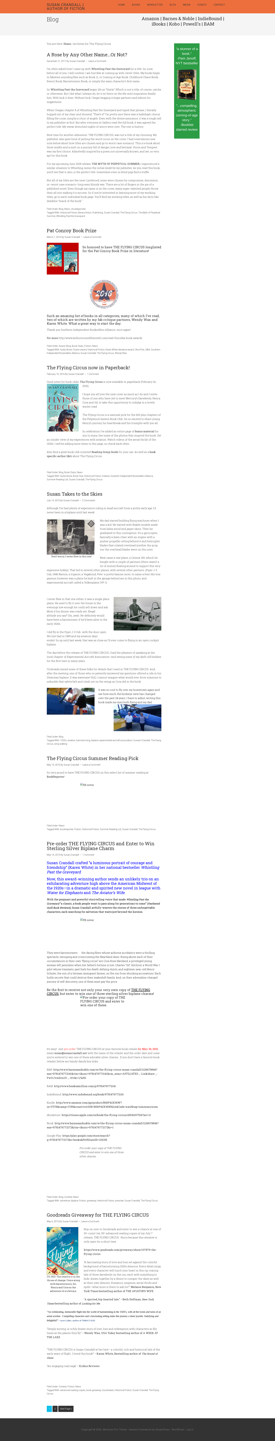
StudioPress (163, 1429)
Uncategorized (78, 209)
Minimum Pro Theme (115, 1429)
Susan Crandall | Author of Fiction (66, 7)
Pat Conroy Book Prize (71, 230)
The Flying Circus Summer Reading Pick (93, 758)
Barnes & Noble (178, 18)
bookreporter (66, 829)
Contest (68, 1197)
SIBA (147, 349)
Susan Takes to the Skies (74, 494)
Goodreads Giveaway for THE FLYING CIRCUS (98, 1215)
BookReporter (55, 776)
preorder (119, 1200)
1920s (63, 740)
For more (52, 338)
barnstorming (83, 740)
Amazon (150, 18)
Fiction (87, 346)
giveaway (91, 1200)
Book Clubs (77, 346)
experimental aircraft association (115, 740)
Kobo (174, 24)
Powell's (192, 24)
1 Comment (93, 374)
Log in (190, 1429)
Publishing (97, 212)
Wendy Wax (121, 353)
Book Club (78, 476)
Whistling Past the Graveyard (70, 216)
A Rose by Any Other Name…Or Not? (87, 54)
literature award (126, 349)
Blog (61, 209)
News (67, 209)
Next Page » (66, 1408)
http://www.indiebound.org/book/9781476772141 (93, 1094)
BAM (209, 24)
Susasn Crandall (141, 740)
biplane (94, 740)
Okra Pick (139, 349)
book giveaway (93, 1390)
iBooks (159, 24)
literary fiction (85, 212)
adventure (65, 1200)
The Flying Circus (128, 212)
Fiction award (80, 349)
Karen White (111, 349)
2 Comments (88, 500)
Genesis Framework (140, 1429)
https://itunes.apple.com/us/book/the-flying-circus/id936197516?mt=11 (106, 1115)
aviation (71, 740)
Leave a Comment (97, 61)
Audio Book (66, 349)
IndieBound (210, 18)
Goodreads (108, 1390)
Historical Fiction (68, 212)
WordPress (178, 1429)
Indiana (105, 476)
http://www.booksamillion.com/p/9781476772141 (85, 1086)
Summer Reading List (57, 479)
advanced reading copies (72, 1390)
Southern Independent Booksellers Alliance (131, 476)
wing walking (60, 744)
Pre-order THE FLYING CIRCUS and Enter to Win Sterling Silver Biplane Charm (101, 845)
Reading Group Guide (105, 452)
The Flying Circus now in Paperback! (88, 367)
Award (62, 346)
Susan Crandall (111, 212)
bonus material (144, 431)
